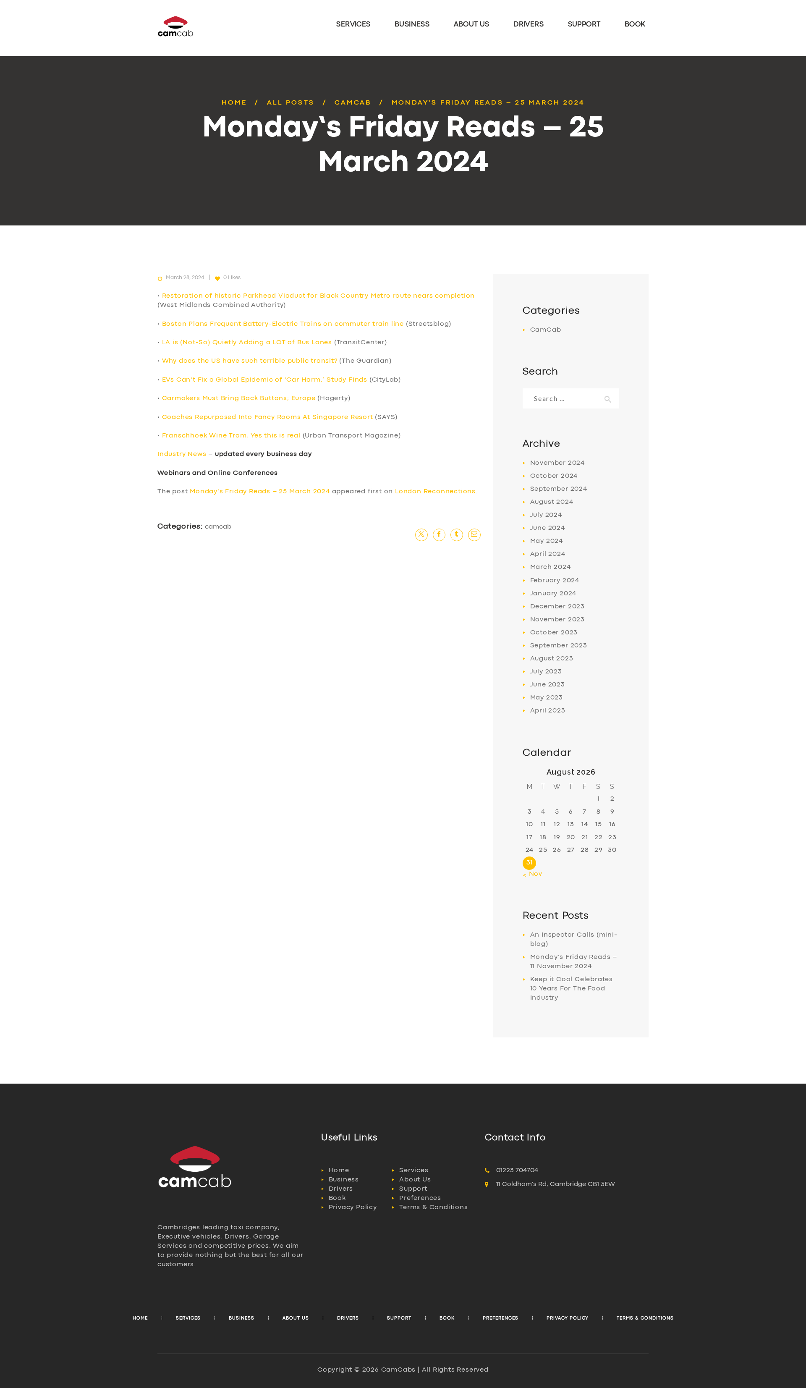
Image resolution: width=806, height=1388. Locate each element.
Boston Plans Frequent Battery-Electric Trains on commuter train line (283, 324)
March (550, 567)
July (546, 515)
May (546, 541)
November (557, 463)
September (558, 489)
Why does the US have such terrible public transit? (250, 361)
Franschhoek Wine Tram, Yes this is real (231, 436)
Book (337, 1198)
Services (413, 1170)
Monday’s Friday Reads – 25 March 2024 (260, 492)
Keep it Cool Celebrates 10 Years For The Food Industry (571, 989)
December (557, 607)
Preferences (420, 1198)
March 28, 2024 (185, 277)
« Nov (532, 874)
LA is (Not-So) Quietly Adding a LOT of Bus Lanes (247, 343)
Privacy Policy (353, 1207)
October (554, 476)
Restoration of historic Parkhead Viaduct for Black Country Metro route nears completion (318, 296)
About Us (415, 1180)
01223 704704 (517, 1170)
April (547, 554)
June (547, 528)
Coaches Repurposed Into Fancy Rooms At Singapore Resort (267, 417)
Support (413, 1189)
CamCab (353, 103)
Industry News (181, 454)
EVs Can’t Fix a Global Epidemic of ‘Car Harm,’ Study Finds (264, 380)
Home (234, 103)
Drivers (341, 1189)
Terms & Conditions (433, 1207)
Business (344, 1180)
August (551, 502)
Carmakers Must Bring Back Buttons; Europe (239, 398)
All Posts (291, 103)
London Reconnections (435, 492)
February (554, 581)
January (553, 594)
